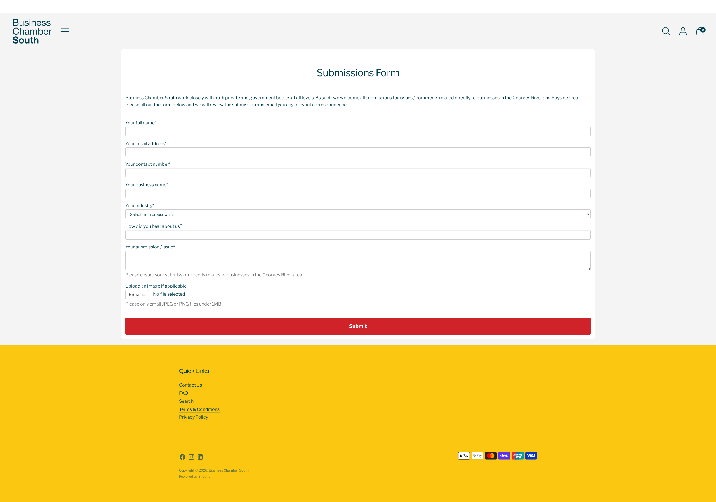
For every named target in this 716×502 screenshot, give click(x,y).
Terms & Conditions (199, 409)
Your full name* (140, 122)
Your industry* (139, 205)
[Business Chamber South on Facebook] (182, 458)
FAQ (183, 393)
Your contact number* (148, 164)
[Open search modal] (666, 31)
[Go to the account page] (683, 31)
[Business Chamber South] (32, 31)
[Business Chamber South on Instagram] (191, 458)
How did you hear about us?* (154, 226)
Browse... (137, 294)
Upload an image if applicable (156, 286)
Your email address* (145, 143)
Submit (358, 326)
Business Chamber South (229, 470)
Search (186, 401)
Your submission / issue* (150, 247)
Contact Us (190, 385)
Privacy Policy (193, 417)
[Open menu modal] (65, 31)
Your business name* (146, 185)
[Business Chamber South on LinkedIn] (200, 458)
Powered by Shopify (194, 476)
